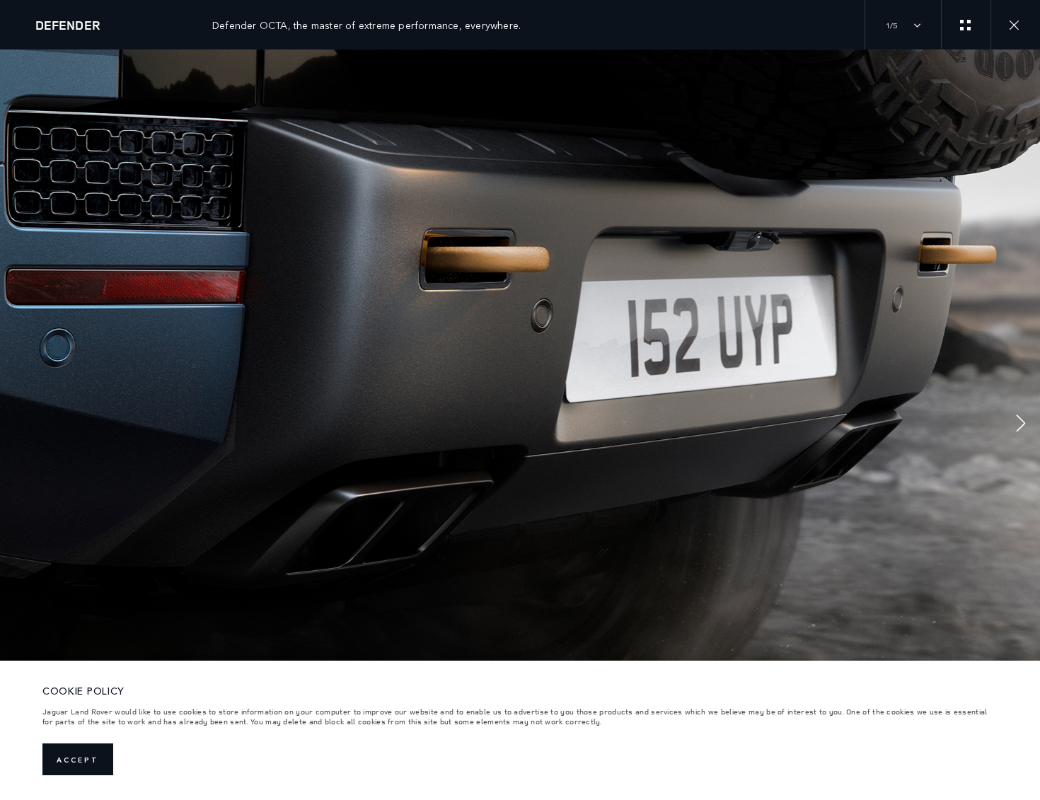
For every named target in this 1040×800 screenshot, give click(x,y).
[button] (1021, 424)
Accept (78, 760)
